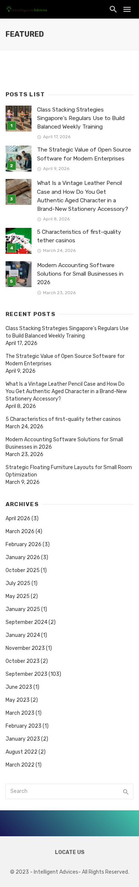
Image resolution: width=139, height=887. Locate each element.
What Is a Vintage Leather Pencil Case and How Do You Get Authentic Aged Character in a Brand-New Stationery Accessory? (82, 196)
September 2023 (26, 674)
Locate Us (70, 852)
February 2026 (24, 544)
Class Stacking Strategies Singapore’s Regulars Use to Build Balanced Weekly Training (81, 118)
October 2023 (23, 661)
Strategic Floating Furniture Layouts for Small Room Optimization (69, 471)
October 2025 (23, 570)
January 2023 (23, 739)
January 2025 (23, 609)
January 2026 (23, 557)
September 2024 (26, 622)
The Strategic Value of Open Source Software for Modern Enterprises (84, 154)
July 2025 (18, 583)
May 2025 (18, 596)
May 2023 (18, 700)
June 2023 (19, 687)
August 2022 (21, 752)
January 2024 (23, 635)
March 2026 (20, 531)
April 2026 (18, 518)
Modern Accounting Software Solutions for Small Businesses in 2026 (80, 274)
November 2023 (25, 648)
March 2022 (20, 765)
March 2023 (20, 713)
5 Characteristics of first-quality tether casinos (79, 236)
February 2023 (24, 726)
